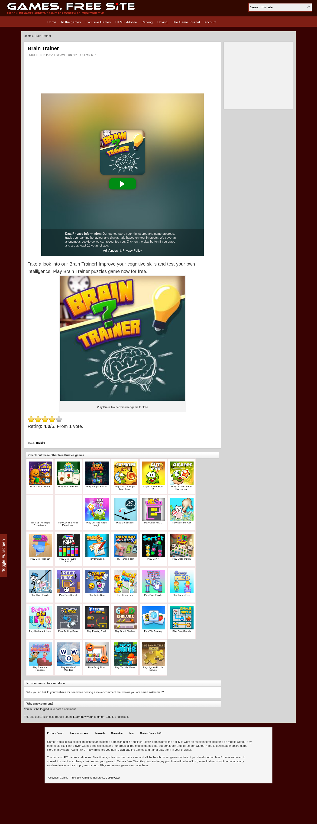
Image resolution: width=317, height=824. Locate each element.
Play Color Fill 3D (153, 522)
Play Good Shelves (125, 631)
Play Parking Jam (125, 559)
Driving (162, 22)
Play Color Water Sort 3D (68, 560)
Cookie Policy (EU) (150, 733)
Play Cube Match (181, 559)
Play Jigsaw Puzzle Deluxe (153, 668)
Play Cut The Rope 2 (153, 487)
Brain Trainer (43, 48)
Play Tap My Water (125, 667)
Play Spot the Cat (181, 522)
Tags (131, 733)
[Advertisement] (122, 74)
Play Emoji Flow (96, 667)
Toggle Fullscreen (3, 555)
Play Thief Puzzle (40, 595)
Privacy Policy (55, 733)
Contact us (117, 733)
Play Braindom (96, 559)
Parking (147, 22)
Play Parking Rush (97, 631)
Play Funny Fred (181, 595)
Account (210, 22)
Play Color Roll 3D (40, 559)
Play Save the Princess (40, 668)
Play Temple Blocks (96, 486)
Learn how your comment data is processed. (101, 716)
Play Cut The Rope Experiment (181, 487)
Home (51, 22)
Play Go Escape (125, 522)
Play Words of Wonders (68, 668)
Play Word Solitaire (68, 486)
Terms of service (79, 733)
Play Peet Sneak (68, 595)
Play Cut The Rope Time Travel (125, 487)
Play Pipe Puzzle (153, 595)
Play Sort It (153, 559)
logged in (46, 709)
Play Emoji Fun (125, 595)
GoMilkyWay (113, 777)
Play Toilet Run (97, 595)
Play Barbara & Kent (40, 631)
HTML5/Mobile (126, 22)
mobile (40, 442)
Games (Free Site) (71, 6)
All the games (71, 22)
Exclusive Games (98, 22)
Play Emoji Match (181, 631)
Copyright (99, 733)
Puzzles (52, 55)
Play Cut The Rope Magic (96, 523)
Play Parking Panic (68, 631)
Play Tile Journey (153, 631)
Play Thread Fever (40, 486)
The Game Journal (186, 22)
